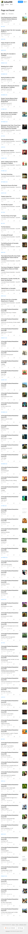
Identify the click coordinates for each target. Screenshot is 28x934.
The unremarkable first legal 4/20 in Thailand (9, 798)
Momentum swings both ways (8, 818)
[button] (2, 4)
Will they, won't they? (6, 691)
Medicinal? (3, 574)
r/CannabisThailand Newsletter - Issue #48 (10, 730)
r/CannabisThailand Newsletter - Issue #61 (10, 591)
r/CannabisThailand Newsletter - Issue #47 (10, 743)
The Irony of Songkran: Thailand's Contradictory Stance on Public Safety (10, 269)
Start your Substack (10, 928)
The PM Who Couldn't (7, 204)
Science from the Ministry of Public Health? (10, 322)
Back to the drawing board (7, 354)
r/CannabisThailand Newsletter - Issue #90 (10, 290)
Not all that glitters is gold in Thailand (9, 733)
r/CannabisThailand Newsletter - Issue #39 (10, 825)
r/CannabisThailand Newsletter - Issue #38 (10, 838)
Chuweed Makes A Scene (6, 870)
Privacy (13, 924)
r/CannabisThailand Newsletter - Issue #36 (10, 858)
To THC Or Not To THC (6, 406)
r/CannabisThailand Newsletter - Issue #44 (10, 772)
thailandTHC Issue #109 (6, 79)
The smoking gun (5, 470)
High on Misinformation (6, 564)
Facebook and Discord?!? (6, 448)
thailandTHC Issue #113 (6, 33)
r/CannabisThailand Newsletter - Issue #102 (11, 165)
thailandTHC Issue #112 (6, 44)
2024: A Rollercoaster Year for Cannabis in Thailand (9, 162)
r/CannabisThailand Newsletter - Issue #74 (10, 455)
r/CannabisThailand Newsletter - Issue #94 (10, 246)
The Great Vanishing (6, 174)
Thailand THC (6, 22)
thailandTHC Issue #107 (6, 103)
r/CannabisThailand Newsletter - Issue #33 (10, 890)
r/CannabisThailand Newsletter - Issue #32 (10, 900)
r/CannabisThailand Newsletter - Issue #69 (10, 510)
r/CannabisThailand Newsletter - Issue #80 (10, 394)
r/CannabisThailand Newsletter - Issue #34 (10, 880)
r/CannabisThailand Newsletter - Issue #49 (10, 721)
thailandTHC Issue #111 (6, 57)
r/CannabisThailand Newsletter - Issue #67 (10, 529)
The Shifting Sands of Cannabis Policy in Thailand (9, 244)
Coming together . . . (5, 850)
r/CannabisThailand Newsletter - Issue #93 (10, 260)
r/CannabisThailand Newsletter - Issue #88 (10, 310)
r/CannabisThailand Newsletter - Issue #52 (10, 688)
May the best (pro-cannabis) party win (9, 765)
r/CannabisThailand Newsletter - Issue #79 (10, 403)
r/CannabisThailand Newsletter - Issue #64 (10, 561)
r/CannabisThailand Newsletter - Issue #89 (10, 302)
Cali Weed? (3, 386)
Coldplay (3, 364)
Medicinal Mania (4, 551)
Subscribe (20, 1)
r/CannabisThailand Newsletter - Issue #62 (10, 581)
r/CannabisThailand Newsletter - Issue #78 (10, 416)
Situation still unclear (5, 755)
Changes (3, 490)
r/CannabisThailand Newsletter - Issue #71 (10, 487)
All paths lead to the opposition (8, 637)
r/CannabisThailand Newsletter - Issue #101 (11, 176)
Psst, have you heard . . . (6, 704)
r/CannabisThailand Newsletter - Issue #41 (10, 806)
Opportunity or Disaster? (6, 332)
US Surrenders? (4, 593)
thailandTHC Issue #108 (6, 89)
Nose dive (3, 892)
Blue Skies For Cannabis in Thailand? (8, 54)
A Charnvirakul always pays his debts (9, 912)
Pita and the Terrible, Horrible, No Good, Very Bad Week (10, 660)
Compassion (4, 542)
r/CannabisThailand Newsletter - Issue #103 (11, 152)
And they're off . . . (5, 841)
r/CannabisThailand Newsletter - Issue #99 (10, 198)
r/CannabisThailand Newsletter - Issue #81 (10, 384)
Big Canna (3, 512)
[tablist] (7, 13)
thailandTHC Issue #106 (6, 116)
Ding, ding (3, 374)
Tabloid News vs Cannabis (8, 288)
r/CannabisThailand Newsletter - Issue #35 (10, 867)
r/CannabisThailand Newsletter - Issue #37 (10, 848)
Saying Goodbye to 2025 (8, 77)
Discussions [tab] (11, 13)
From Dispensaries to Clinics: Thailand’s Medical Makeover (9, 18)
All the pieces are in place (6, 606)
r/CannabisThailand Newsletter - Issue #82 (10, 371)
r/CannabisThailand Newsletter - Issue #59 (10, 613)
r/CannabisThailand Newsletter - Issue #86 (10, 329)
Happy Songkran (5, 808)
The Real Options (5, 227)
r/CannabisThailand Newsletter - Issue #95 (10, 236)
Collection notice (22, 924)
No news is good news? (6, 902)
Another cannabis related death (8, 788)
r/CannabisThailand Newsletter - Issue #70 (10, 497)
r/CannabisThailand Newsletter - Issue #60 (10, 603)
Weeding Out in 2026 (7, 66)
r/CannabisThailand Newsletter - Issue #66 (10, 539)
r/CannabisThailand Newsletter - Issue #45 (10, 763)
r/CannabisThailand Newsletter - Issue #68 (10, 519)
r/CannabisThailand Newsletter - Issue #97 (10, 217)
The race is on (4, 883)
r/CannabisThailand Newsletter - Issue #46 (10, 753)
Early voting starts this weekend (8, 775)
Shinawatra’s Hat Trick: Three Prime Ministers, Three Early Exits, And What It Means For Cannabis (11, 127)
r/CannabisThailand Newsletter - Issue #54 (10, 668)
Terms (17, 924)
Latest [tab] (3, 13)
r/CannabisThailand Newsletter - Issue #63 (10, 571)
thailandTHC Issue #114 (6, 20)
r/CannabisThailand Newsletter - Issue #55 (10, 656)
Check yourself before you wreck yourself (10, 681)
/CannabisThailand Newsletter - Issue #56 (10, 647)
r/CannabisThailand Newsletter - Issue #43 (10, 785)
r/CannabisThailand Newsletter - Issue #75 (10, 445)
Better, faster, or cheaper (6, 438)
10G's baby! (3, 458)
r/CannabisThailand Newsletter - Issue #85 (10, 342)
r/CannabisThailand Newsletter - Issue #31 (10, 909)
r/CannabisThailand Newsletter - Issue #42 (10, 795)
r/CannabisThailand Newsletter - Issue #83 (10, 361)
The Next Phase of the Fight (8, 215)
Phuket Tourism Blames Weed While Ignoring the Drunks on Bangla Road (9, 100)
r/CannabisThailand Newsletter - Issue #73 (10, 468)
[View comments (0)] (8, 24)
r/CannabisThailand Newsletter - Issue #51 (10, 701)
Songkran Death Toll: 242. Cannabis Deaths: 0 (11, 30)
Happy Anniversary (5, 723)
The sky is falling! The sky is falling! (9, 480)
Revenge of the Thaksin (7, 150)
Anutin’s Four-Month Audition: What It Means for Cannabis (9, 113)
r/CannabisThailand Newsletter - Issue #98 (10, 206)
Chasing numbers (5, 428)
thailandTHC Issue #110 (6, 68)
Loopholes (3, 344)
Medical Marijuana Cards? (7, 396)
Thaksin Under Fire (6, 196)
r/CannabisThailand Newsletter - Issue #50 (10, 711)
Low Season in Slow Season (7, 713)
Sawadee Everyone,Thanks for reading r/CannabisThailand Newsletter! (9, 671)
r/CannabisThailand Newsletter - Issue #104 (11, 141)
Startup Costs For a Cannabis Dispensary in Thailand (9, 300)
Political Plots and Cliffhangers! (8, 649)
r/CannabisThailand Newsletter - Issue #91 (10, 282)
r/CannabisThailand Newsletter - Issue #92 (10, 272)
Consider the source (5, 522)
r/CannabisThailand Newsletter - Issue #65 (10, 549)
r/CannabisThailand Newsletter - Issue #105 (11, 130)
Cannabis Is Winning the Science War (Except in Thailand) (10, 86)
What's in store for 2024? (6, 419)
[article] (14, 21)
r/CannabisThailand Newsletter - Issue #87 (10, 319)
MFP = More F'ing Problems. (7, 746)
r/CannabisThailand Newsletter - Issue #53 (10, 679)
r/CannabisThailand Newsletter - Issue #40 (10, 816)
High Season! (4, 500)
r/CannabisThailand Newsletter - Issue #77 (10, 426)
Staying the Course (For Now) (9, 185)
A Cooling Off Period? (7, 235)
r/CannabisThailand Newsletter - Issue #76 (10, 436)
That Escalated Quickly (7, 139)
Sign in (25, 1)
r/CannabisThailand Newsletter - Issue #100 (11, 187)
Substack (8, 931)
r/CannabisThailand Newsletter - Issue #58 (10, 623)
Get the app (20, 928)
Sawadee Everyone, (5, 584)
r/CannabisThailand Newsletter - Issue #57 (10, 634)
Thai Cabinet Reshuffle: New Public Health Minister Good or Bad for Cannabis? (10, 257)
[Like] (2, 48)
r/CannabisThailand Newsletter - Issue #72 (10, 477)
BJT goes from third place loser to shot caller (9, 626)
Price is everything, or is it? (7, 828)
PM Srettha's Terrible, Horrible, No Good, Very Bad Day (10, 279)
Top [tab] (6, 13)
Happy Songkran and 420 (8, 42)
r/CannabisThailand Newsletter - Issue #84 (10, 352)
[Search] (25, 13)
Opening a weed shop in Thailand (8, 312)
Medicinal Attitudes (5, 532)
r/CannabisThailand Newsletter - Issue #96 (10, 228)
